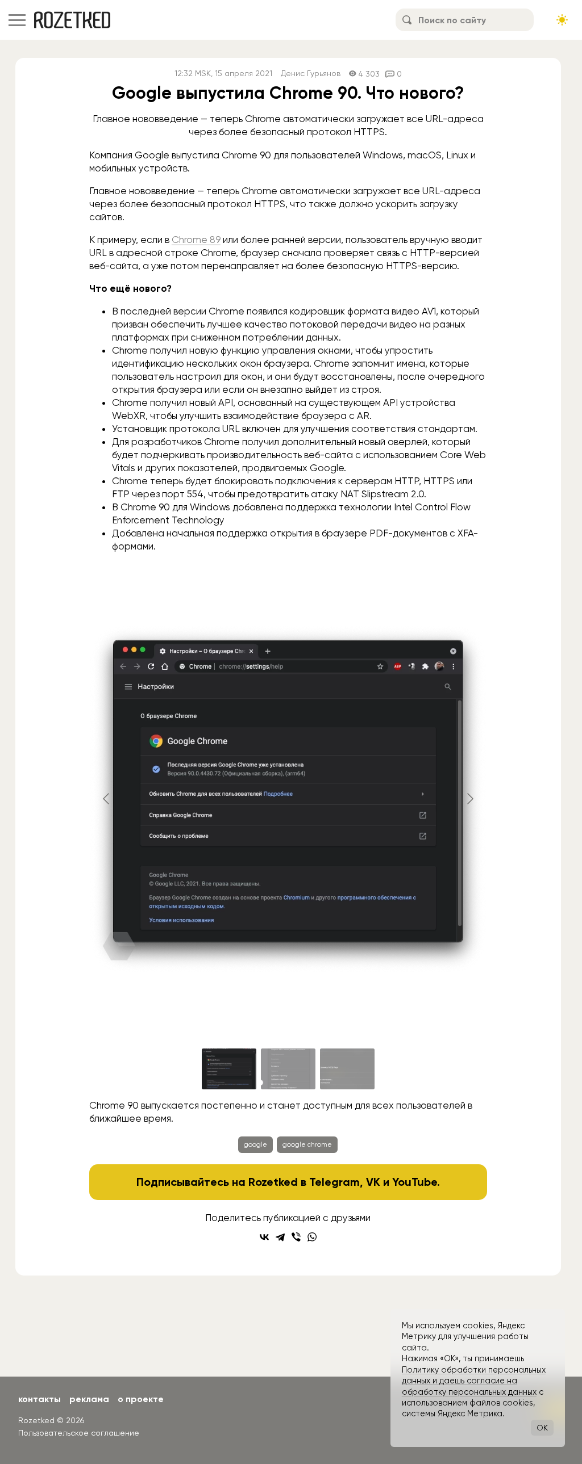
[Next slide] (469, 799)
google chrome (307, 1144)
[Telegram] (280, 1237)
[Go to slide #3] (347, 1068)
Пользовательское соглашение (78, 1432)
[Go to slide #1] (229, 1068)
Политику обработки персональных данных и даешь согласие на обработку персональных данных (474, 1380)
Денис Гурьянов (310, 73)
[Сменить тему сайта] (562, 20)
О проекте (141, 1399)
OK (542, 1427)
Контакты (39, 1399)
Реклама (89, 1399)
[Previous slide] (107, 799)
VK (373, 1182)
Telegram (334, 1182)
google (255, 1144)
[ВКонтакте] (264, 1237)
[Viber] (296, 1237)
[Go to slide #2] (288, 1068)
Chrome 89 (196, 239)
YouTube (414, 1182)
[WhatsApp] (312, 1237)
